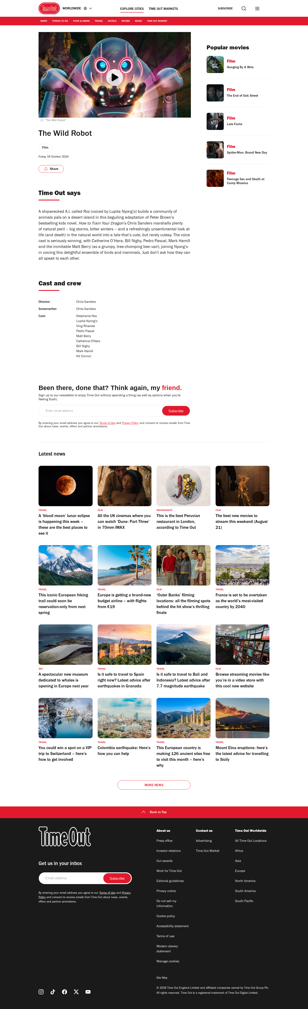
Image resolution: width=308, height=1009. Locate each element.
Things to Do (60, 21)
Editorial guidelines (170, 881)
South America (245, 891)
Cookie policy (166, 916)
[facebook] (64, 991)
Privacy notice (166, 891)
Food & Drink (81, 21)
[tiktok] (52, 991)
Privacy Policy (130, 423)
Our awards (164, 861)
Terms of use (165, 936)
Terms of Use (107, 423)
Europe (240, 871)
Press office (164, 841)
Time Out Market (157, 21)
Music (138, 21)
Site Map (162, 978)
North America (245, 881)
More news (154, 785)
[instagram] (41, 991)
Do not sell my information (166, 904)
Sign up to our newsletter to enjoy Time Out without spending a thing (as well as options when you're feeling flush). (109, 397)
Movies (126, 21)
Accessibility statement (173, 926)
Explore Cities (132, 9)
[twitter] (76, 991)
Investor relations (169, 851)
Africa (239, 851)
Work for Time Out (169, 871)
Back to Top (158, 812)
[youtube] (88, 991)
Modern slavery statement (167, 949)
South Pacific (244, 901)
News (43, 21)
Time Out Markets (163, 9)
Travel (99, 21)
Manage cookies (168, 961)
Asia (238, 861)
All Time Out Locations (251, 841)
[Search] (243, 8)
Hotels (112, 21)
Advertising (204, 841)
